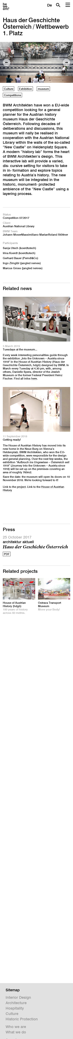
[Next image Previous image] (36, 62)
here (34, 378)
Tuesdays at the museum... (20, 349)
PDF (7, 554)
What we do (16, 1032)
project (21, 487)
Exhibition (25, 89)
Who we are (16, 1026)
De (49, 5)
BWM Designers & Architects (6, 6)
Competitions (12, 95)
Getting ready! (12, 439)
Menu (67, 5)
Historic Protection (22, 1019)
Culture (8, 89)
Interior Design (18, 997)
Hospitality (15, 1008)
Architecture (16, 1003)
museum (43, 89)
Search (58, 5)
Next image (66, 62)
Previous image (6, 62)
